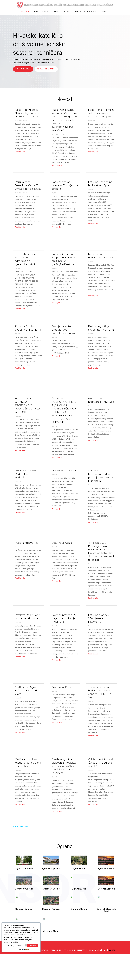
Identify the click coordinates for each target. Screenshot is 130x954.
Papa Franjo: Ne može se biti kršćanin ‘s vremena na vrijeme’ (101, 113)
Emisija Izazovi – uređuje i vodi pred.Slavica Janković (64, 330)
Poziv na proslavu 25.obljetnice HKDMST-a (98, 618)
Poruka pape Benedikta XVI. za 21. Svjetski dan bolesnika (28, 185)
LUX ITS (112, 950)
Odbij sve (20, 945)
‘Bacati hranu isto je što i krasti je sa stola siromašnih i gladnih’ (27, 113)
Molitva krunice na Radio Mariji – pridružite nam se (26, 474)
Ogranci (103, 11)
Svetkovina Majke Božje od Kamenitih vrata (26, 690)
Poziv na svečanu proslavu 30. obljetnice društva (65, 185)
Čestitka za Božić (62, 687)
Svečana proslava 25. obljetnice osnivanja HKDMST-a (64, 618)
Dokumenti (68, 11)
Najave (17, 268)
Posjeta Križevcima (26, 542)
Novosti (44, 11)
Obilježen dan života (64, 470)
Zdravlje (56, 11)
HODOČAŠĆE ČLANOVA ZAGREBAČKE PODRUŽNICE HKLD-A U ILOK (28, 405)
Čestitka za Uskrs (62, 542)
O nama (35, 11)
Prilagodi (9, 945)
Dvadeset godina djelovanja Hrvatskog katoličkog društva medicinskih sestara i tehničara (64, 766)
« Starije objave (20, 826)
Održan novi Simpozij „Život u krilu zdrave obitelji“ (100, 763)
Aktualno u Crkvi (46, 69)
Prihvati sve (32, 945)
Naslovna (25, 11)
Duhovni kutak (90, 11)
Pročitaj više (20, 152)
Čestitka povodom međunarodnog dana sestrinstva (28, 763)
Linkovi (78, 11)
